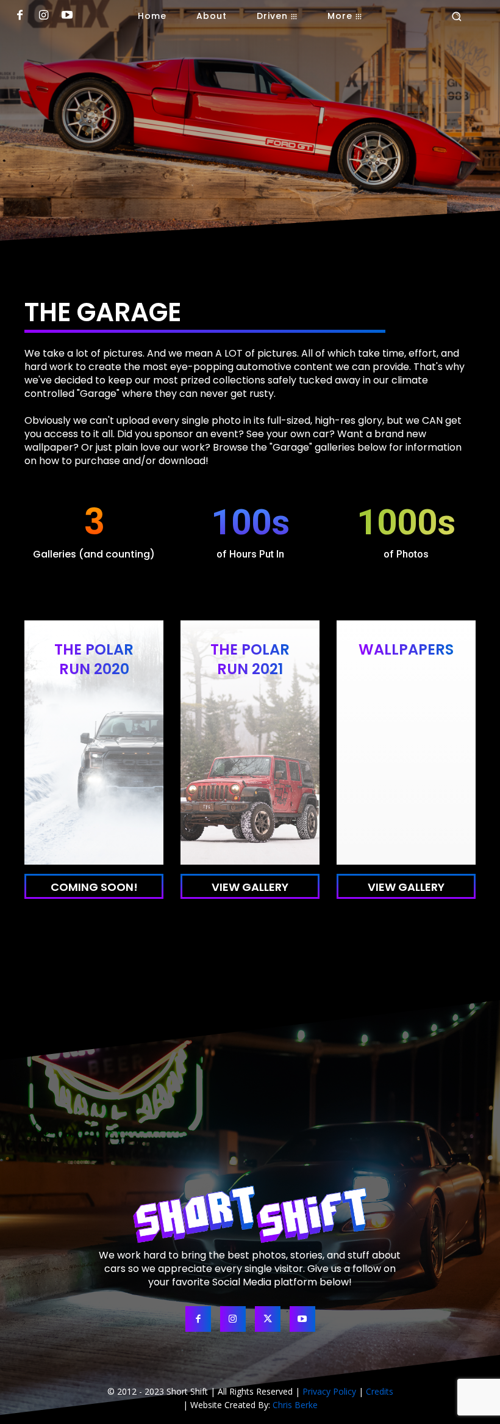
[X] (267, 1319)
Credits (379, 1391)
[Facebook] (20, 16)
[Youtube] (67, 16)
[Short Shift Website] (250, 1214)
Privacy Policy (329, 1391)
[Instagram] (43, 16)
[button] (456, 16)
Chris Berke (295, 1405)
